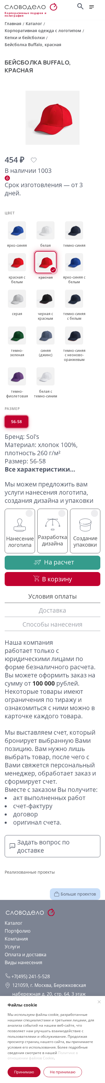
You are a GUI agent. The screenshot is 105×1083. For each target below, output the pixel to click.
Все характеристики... (40, 469)
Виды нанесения (23, 962)
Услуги (12, 946)
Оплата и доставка (25, 954)
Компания (16, 939)
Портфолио (18, 931)
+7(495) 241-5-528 (30, 976)
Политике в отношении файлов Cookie (43, 1055)
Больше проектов (78, 894)
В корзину (57, 579)
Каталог (13, 923)
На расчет (59, 562)
